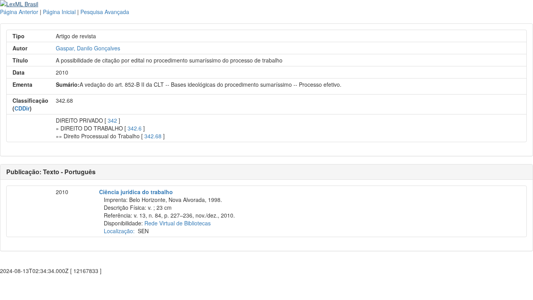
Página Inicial (59, 12)
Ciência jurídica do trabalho (136, 192)
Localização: (119, 231)
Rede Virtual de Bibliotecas (177, 223)
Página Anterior (19, 12)
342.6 (135, 128)
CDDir (22, 108)
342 (112, 120)
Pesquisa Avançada (104, 12)
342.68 (153, 136)
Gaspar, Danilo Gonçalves (88, 48)
